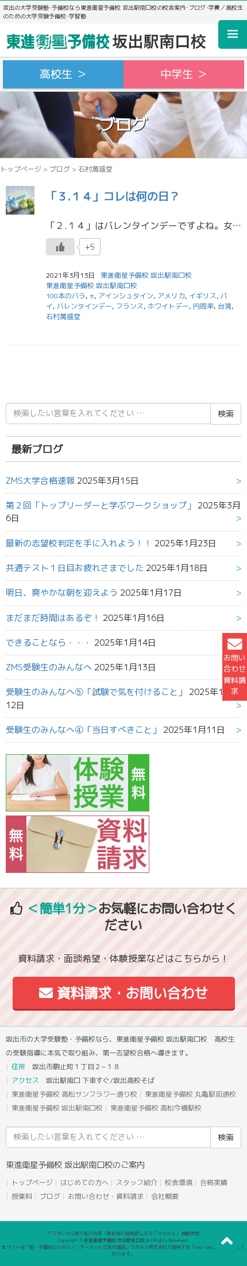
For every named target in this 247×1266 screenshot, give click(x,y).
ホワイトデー (168, 306)
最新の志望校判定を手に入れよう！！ (79, 543)
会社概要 (165, 1196)
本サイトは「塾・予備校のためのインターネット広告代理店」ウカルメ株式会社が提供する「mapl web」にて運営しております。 (123, 1250)
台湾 (224, 306)
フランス (130, 306)
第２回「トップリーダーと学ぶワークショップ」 (100, 505)
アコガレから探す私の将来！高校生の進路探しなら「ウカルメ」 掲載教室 (123, 1233)
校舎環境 (178, 1182)
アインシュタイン (125, 296)
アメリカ (171, 296)
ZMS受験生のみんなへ (49, 667)
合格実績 (213, 1182)
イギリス (203, 296)
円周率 (203, 306)
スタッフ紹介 (136, 1182)
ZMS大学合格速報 (40, 481)
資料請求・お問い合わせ (131, 993)
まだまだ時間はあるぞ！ (53, 618)
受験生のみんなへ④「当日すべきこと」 (83, 730)
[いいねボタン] (60, 246)
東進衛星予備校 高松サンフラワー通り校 (74, 1094)
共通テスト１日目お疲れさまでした (75, 568)
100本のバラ (66, 296)
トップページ (20, 169)
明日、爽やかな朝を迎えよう (62, 593)
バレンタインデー (84, 306)
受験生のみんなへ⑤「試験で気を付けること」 (96, 692)
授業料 (21, 1196)
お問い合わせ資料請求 (234, 674)
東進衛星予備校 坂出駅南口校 (91, 285)
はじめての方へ (84, 1182)
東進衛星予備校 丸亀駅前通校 (190, 1094)
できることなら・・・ (49, 642)
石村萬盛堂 (63, 316)
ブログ (59, 169)
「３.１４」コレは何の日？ (113, 196)
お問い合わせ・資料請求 (106, 1196)
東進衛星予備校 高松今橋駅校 (156, 1108)
